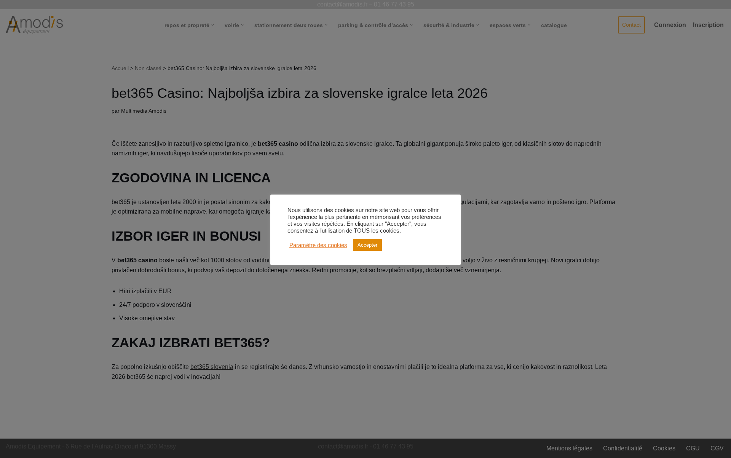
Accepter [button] (367, 245)
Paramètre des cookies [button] (318, 245)
